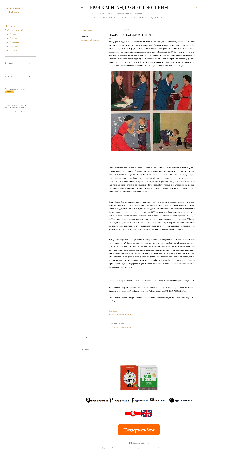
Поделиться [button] (86, 30)
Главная (94, 18)
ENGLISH (142, 18)
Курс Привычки (12, 42)
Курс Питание (11, 38)
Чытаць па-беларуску (14, 8)
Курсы (112, 18)
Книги (103, 18)
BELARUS (132, 18)
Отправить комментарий (120, 327)
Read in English (12, 12)
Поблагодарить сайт (14, 30)
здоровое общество (90, 40)
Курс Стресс (10, 34)
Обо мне (121, 18)
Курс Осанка (11, 50)
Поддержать (155, 18)
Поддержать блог (139, 430)
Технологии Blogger (141, 443)
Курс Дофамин (12, 46)
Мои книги (10, 26)
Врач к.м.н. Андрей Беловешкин (129, 7)
